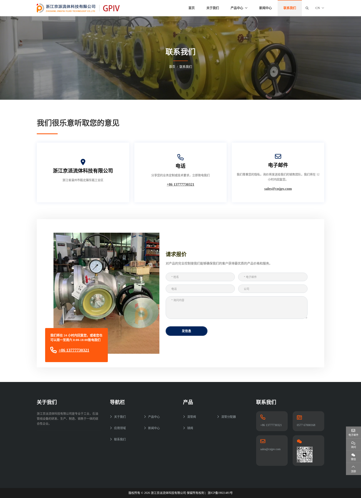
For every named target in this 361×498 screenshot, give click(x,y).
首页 (191, 8)
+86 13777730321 (180, 184)
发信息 (186, 331)
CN (317, 8)
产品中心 (237, 8)
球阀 (190, 428)
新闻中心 (265, 8)
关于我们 (212, 8)
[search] (306, 8)
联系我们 (120, 439)
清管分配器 (228, 416)
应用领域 (120, 428)
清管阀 (191, 416)
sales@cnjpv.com (278, 188)
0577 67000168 (306, 425)
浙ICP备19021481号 (220, 492)
